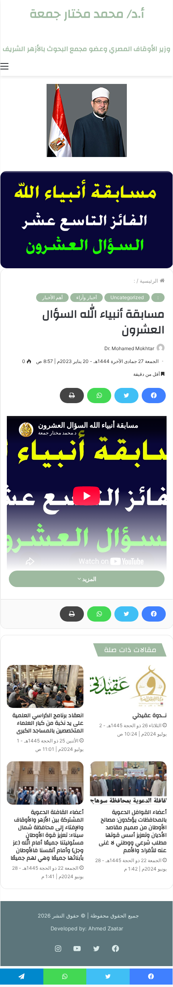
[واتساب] (99, 395)
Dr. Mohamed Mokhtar (129, 348)
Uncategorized (127, 297)
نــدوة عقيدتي (149, 715)
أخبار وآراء (86, 297)
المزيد (88, 578)
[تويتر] (126, 395)
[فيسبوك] (154, 395)
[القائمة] (4, 66)
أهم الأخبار (52, 297)
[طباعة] (72, 395)
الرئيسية (150, 280)
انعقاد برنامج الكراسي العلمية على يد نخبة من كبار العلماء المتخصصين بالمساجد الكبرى (47, 723)
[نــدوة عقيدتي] (128, 686)
